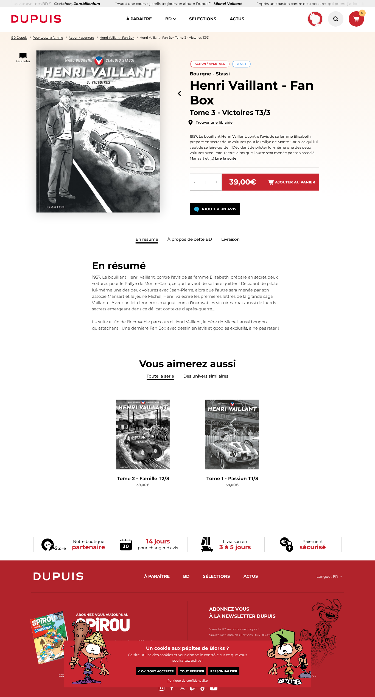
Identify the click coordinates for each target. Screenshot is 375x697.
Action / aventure (81, 37)
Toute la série (160, 376)
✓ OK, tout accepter (156, 671)
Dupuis (37, 19)
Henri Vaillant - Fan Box (117, 37)
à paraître (139, 18)
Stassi (223, 73)
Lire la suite (225, 158)
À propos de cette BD (189, 239)
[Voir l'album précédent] (179, 93)
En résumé (147, 239)
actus (237, 18)
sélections (202, 18)
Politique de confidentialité (187, 680)
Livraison (230, 239)
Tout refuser (192, 671)
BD (168, 18)
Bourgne (200, 73)
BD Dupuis (19, 37)
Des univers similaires (205, 376)
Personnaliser (223, 671)
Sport (241, 63)
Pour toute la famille (48, 37)
